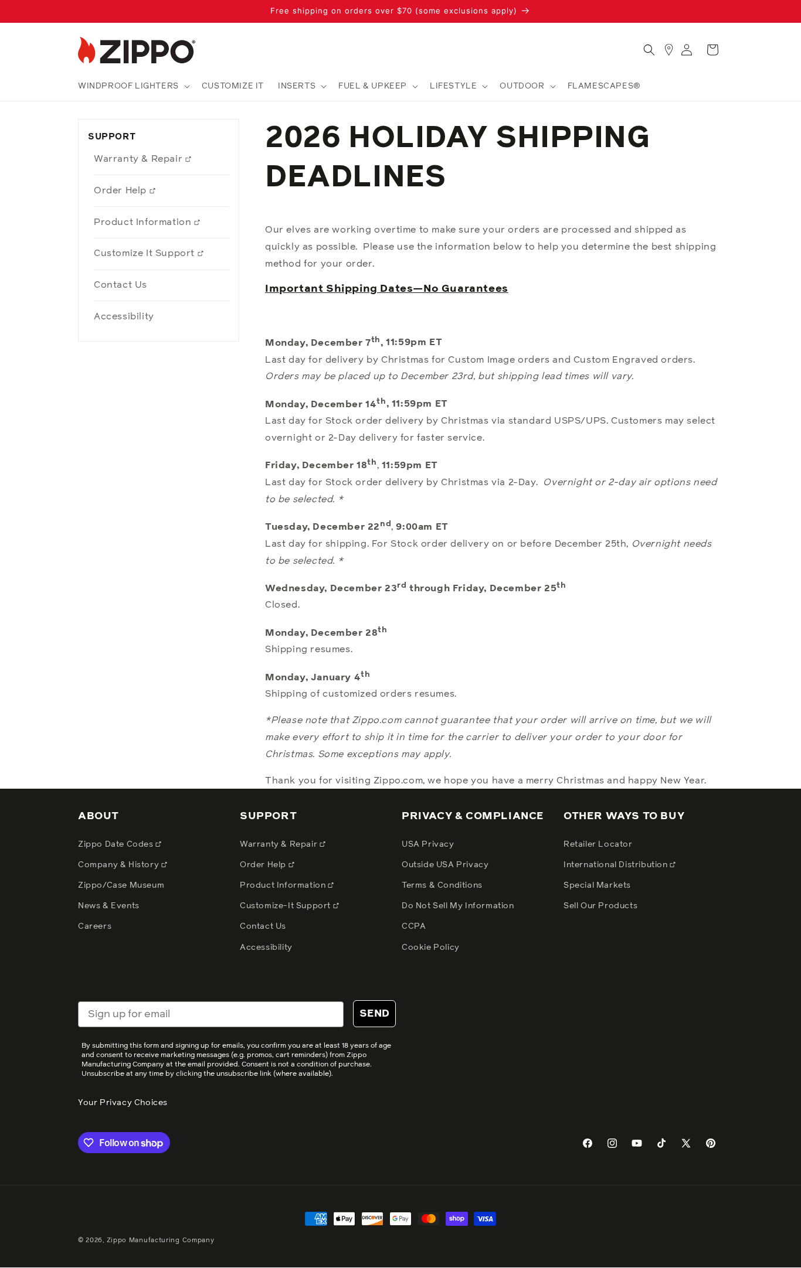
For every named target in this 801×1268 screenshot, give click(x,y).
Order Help (122, 190)
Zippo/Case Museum (121, 885)
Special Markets (597, 885)
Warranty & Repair (139, 158)
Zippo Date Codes (116, 844)
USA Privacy (428, 844)
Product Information (144, 222)
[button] (133, 86)
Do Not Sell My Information (458, 906)
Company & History (119, 865)
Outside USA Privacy (445, 865)
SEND (374, 1013)
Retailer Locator (598, 844)
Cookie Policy (431, 947)
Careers (94, 926)
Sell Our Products (600, 906)
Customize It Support (146, 253)
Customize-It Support (286, 906)
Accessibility (124, 316)
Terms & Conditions (442, 885)
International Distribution (617, 865)
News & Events (109, 906)
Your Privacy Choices (123, 1103)
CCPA (414, 926)
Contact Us (120, 284)
